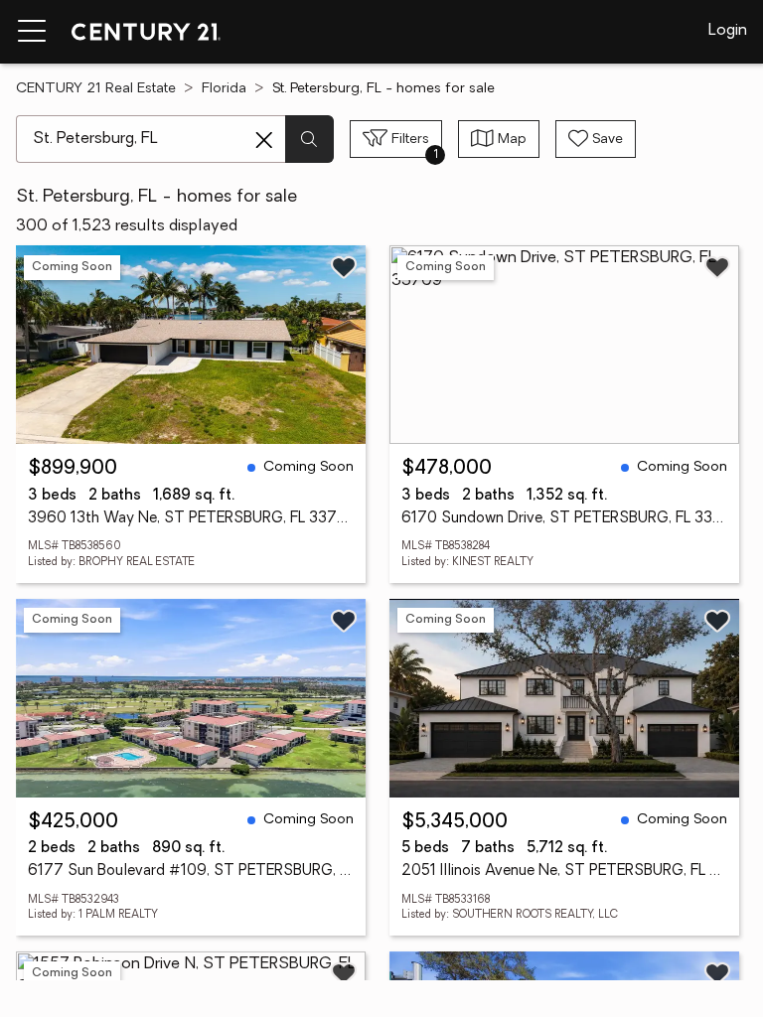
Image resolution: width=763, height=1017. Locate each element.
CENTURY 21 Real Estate (96, 88)
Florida (224, 88)
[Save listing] (344, 267)
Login (727, 31)
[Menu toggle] (32, 32)
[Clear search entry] (264, 140)
